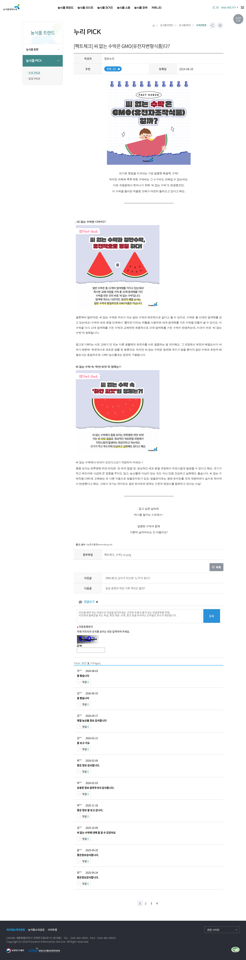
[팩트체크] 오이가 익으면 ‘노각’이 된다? (127, 578)
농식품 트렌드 (167, 25)
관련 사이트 (213, 930)
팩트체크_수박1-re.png (117, 555)
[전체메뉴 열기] (242, 7)
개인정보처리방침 (15, 929)
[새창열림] (15, 950)
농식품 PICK (34, 61)
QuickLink (238, 19)
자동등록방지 (86, 627)
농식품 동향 (32, 49)
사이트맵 (52, 929)
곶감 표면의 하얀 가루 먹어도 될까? (125, 588)
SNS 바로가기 (228, 8)
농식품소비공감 (36, 929)
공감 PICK (34, 78)
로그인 (216, 8)
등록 (211, 616)
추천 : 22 (111, 69)
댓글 (85, 682)
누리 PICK (34, 73)
